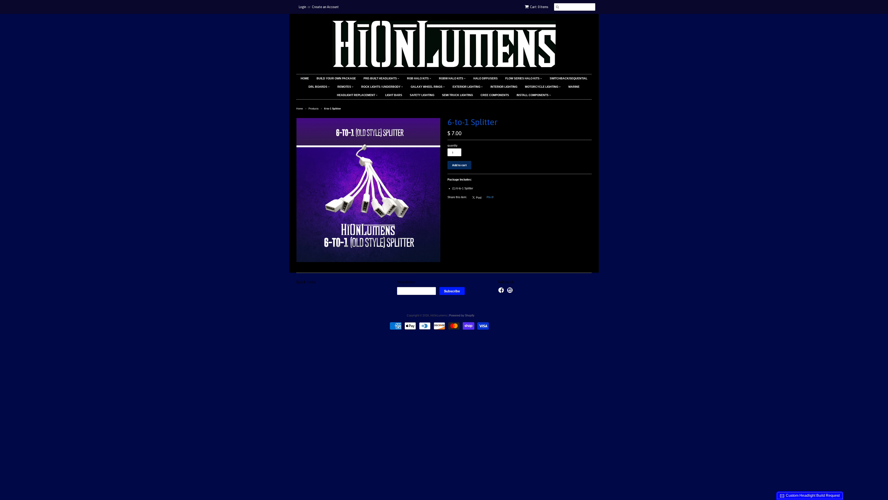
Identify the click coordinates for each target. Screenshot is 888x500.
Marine (574, 86)
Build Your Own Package (336, 78)
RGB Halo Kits (418, 78)
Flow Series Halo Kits (522, 78)
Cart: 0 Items (539, 7)
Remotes (344, 86)
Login (302, 7)
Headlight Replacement (356, 95)
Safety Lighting (422, 95)
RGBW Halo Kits (451, 78)
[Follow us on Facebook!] (501, 292)
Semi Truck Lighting (457, 95)
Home (305, 78)
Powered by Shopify (461, 315)
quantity (452, 145)
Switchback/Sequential (568, 78)
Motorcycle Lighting (542, 86)
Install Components (533, 95)
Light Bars (393, 95)
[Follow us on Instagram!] (510, 292)
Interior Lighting (503, 86)
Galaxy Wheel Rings (427, 86)
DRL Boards (318, 86)
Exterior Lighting (467, 86)
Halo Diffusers (485, 78)
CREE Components (495, 95)
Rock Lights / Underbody (381, 86)
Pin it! (490, 197)
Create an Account (325, 7)
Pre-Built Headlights (381, 78)
